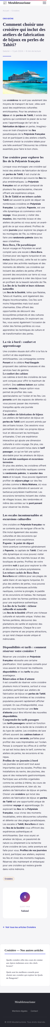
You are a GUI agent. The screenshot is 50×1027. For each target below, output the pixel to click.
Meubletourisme (16, 3)
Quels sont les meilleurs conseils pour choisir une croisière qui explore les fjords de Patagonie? (24, 975)
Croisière (15, 11)
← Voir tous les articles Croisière (19, 927)
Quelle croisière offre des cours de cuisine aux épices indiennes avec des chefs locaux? (24, 963)
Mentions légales (19, 1011)
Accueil (6, 11)
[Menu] (44, 3)
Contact (34, 1011)
